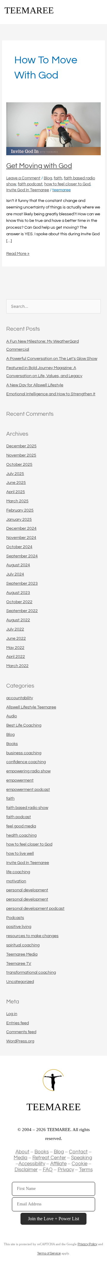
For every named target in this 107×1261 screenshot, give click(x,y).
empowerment (20, 780)
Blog (48, 178)
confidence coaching (26, 762)
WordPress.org (20, 1041)
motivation (16, 881)
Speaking (81, 1157)
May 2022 (15, 648)
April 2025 (15, 492)
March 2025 (17, 501)
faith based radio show (27, 808)
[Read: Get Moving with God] (53, 129)
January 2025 (19, 519)
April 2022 (15, 657)
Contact (78, 1152)
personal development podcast (35, 908)
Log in (11, 1014)
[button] (98, 11)
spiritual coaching (23, 945)
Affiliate (58, 1163)
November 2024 (21, 538)
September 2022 (22, 611)
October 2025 (19, 464)
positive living (18, 927)
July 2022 (15, 629)
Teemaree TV (18, 964)
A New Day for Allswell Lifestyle (34, 385)
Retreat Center (49, 1157)
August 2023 (18, 593)
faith (58, 178)
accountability (19, 698)
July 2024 (15, 574)
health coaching (21, 835)
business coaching (23, 753)
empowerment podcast (28, 790)
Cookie (79, 1163)
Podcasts (15, 918)
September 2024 (22, 556)
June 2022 (16, 638)
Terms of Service (49, 1253)
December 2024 (21, 528)
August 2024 (18, 565)
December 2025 (21, 446)
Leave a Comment (23, 178)
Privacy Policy (87, 1244)
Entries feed (17, 1023)
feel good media (21, 826)
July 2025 (15, 474)
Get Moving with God (39, 166)
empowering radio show (28, 771)
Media (20, 1157)
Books (12, 744)
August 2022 (18, 620)
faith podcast (30, 184)
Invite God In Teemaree (27, 190)
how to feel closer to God (67, 184)
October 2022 (19, 602)
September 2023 (22, 583)
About (22, 1152)
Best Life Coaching (23, 725)
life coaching (18, 872)
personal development (27, 890)
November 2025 (21, 455)
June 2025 (16, 483)
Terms (86, 1169)
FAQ (48, 1169)
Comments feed (21, 1032)
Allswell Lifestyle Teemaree (31, 707)
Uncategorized (20, 982)
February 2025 (20, 510)
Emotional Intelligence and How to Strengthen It (50, 394)
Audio (11, 716)
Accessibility (31, 1163)
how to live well (20, 853)
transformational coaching (31, 972)
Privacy (66, 1169)
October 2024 (19, 547)
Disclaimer (26, 1169)
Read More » (17, 253)
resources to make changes (32, 936)
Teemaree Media (21, 954)
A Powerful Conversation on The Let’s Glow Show (51, 359)
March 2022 (17, 666)
